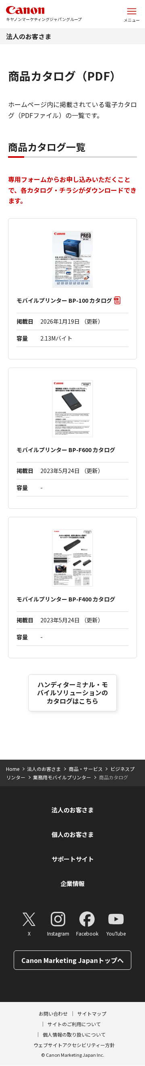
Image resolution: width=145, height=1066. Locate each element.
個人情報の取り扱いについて (74, 1034)
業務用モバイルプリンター (62, 777)
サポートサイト (73, 859)
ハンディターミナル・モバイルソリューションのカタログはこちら (72, 693)
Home (12, 768)
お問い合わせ (53, 1013)
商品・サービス (86, 768)
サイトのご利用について (74, 1024)
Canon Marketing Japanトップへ (72, 960)
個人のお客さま (73, 834)
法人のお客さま (28, 36)
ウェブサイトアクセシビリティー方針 (74, 1044)
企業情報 (72, 883)
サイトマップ (91, 1013)
